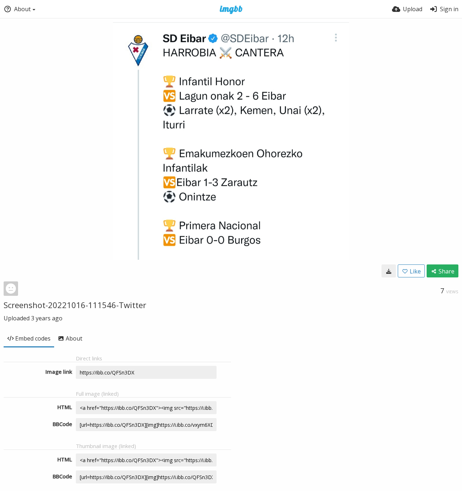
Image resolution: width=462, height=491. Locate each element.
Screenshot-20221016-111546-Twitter (75, 304)
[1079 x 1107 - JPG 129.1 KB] (389, 270)
